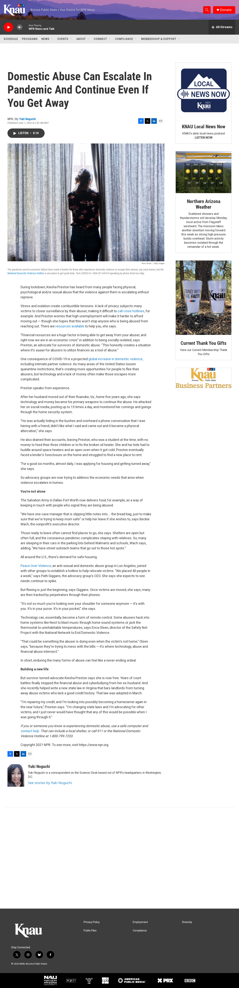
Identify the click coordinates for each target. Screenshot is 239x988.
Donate (226, 10)
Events (63, 38)
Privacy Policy (92, 922)
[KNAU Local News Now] (203, 90)
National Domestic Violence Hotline (25, 273)
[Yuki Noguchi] (15, 775)
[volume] (19, 27)
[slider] (25, 27)
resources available (69, 326)
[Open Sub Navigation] (52, 38)
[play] (8, 27)
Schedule (11, 38)
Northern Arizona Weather (203, 204)
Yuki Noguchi (27, 119)
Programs (30, 38)
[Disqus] (119, 858)
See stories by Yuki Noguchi (50, 782)
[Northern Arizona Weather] (203, 172)
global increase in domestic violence (115, 359)
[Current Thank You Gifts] (203, 298)
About (81, 38)
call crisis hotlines (131, 311)
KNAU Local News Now (203, 126)
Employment (140, 922)
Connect (100, 38)
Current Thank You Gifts (203, 343)
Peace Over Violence (36, 566)
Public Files (90, 930)
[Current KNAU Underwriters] (203, 378)
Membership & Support (158, 38)
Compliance (124, 38)
